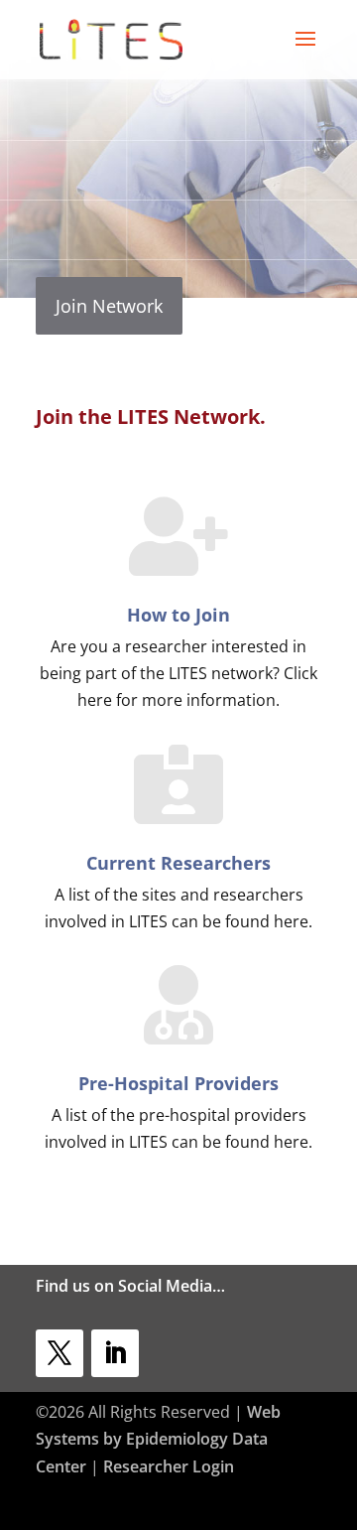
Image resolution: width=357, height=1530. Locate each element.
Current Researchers (178, 863)
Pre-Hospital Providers (178, 1083)
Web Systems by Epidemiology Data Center (158, 1438)
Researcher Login (168, 1466)
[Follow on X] (59, 1353)
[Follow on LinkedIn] (115, 1353)
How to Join (178, 614)
